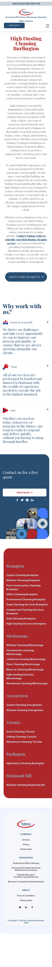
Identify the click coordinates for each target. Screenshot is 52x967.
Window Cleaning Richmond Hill (25, 785)
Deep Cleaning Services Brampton (27, 604)
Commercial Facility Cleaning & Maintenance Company (26, 869)
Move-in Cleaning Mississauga (25, 669)
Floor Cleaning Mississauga (23, 664)
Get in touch (25, 492)
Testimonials (26, 849)
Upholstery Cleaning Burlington (25, 763)
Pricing (26, 844)
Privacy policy (26, 900)
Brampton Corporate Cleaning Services (26, 882)
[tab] (26, 340)
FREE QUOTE (14, 25)
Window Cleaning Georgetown (24, 710)
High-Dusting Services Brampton (26, 623)
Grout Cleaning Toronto (20, 731)
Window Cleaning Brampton (23, 580)
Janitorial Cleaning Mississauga (25, 659)
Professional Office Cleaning (26, 863)
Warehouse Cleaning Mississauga (27, 683)
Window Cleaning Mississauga (24, 645)
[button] (47, 26)
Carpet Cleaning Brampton (22, 575)
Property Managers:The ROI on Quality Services (26, 876)
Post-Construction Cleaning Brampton (23, 587)
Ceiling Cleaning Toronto (21, 736)
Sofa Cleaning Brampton (21, 618)
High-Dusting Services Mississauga (20, 676)
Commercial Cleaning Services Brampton (25, 611)
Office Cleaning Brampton (22, 594)
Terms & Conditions (26, 896)
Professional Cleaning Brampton (26, 599)
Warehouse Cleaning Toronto (24, 741)
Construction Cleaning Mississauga (20, 652)
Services (26, 840)
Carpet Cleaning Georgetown (24, 705)
